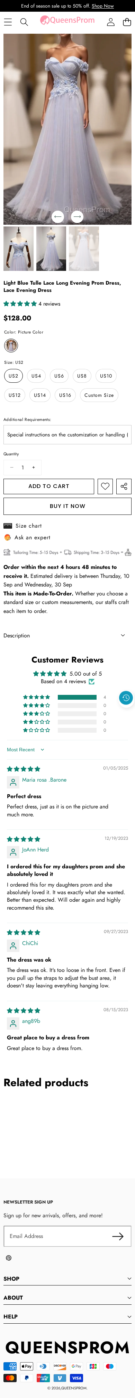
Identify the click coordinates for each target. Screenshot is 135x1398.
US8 (82, 375)
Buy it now (68, 506)
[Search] (24, 22)
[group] (18, 248)
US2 (13, 375)
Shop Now (103, 5)
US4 (36, 375)
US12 (15, 395)
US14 (40, 395)
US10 (106, 375)
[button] (127, 22)
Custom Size (99, 395)
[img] (23, 769)
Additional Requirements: (27, 419)
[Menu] (8, 22)
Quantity (11, 454)
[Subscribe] (117, 1236)
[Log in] (110, 22)
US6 (59, 375)
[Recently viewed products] (126, 698)
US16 (65, 395)
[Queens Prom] (67, 22)
